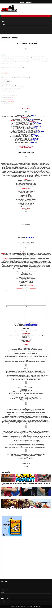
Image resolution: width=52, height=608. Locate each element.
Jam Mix (3, 29)
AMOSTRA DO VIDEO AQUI (26, 146)
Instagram (3, 583)
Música (3, 24)
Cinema (3, 18)
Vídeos (3, 32)
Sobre (2, 594)
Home (3, 15)
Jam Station (29, 2)
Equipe (2, 592)
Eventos (3, 27)
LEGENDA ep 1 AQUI (26, 147)
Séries (3, 21)
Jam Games (22, 2)
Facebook (3, 586)
